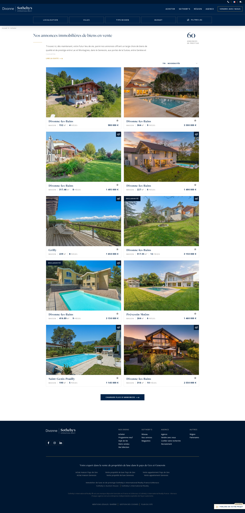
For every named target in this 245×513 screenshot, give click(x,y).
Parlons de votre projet (231, 507)
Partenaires (194, 437)
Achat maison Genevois (86, 475)
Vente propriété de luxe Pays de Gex (120, 472)
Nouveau (238, 504)
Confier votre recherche (171, 441)
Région (198, 9)
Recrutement (166, 444)
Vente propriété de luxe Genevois (120, 475)
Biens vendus (123, 444)
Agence (210, 9)
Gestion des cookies (129, 504)
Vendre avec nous (230, 9)
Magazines (146, 441)
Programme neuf (125, 437)
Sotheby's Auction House (107, 486)
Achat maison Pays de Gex (87, 472)
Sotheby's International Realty (135, 486)
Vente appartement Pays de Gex (156, 472)
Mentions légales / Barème (104, 504)
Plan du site (147, 504)
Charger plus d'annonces (120, 397)
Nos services (147, 437)
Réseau (145, 434)
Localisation (50, 20)
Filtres (196, 20)
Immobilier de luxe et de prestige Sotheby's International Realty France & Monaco (122, 482)
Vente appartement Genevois (156, 475)
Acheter (170, 9)
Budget (159, 20)
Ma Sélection (123, 447)
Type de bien (122, 20)
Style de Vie (123, 441)
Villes (86, 20)
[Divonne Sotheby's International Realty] (17, 8)
